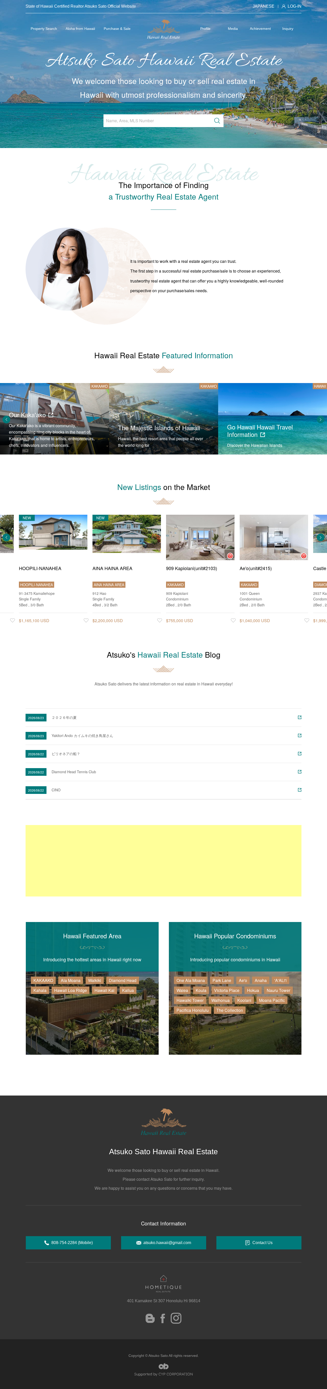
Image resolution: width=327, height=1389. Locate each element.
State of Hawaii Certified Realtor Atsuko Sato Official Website (81, 6)
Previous (6, 419)
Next (320, 419)
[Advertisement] (163, 860)
